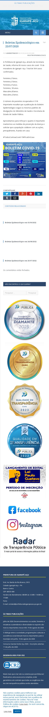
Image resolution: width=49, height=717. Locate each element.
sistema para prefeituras (34, 674)
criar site (18, 674)
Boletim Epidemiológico (37, 55)
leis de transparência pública (14, 683)
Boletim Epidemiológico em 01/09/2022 (20, 222)
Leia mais (24, 704)
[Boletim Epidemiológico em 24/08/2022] (24, 237)
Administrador (12, 53)
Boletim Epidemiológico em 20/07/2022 (20, 261)
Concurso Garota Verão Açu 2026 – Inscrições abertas (23, 644)
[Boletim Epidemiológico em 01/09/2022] (24, 218)
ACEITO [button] (17, 711)
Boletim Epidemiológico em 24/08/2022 (20, 241)
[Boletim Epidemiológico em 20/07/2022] (24, 256)
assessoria (20, 677)
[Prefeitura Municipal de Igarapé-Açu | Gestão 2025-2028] (25, 20)
